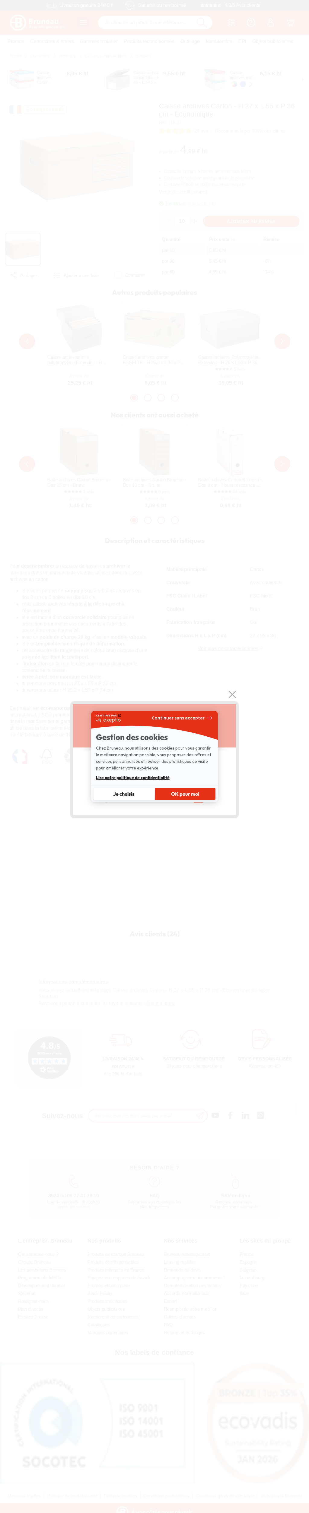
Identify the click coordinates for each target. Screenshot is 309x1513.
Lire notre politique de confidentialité (133, 777)
